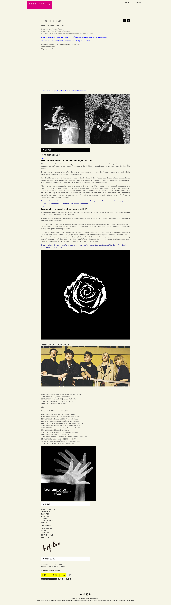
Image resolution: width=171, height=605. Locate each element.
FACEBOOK (46, 512)
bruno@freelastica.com (50, 570)
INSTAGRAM (46, 525)
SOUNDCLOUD (47, 521)
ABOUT (128, 2)
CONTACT (138, 2)
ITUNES (44, 518)
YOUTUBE (45, 516)
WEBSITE (45, 530)
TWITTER (45, 514)
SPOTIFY (44, 523)
